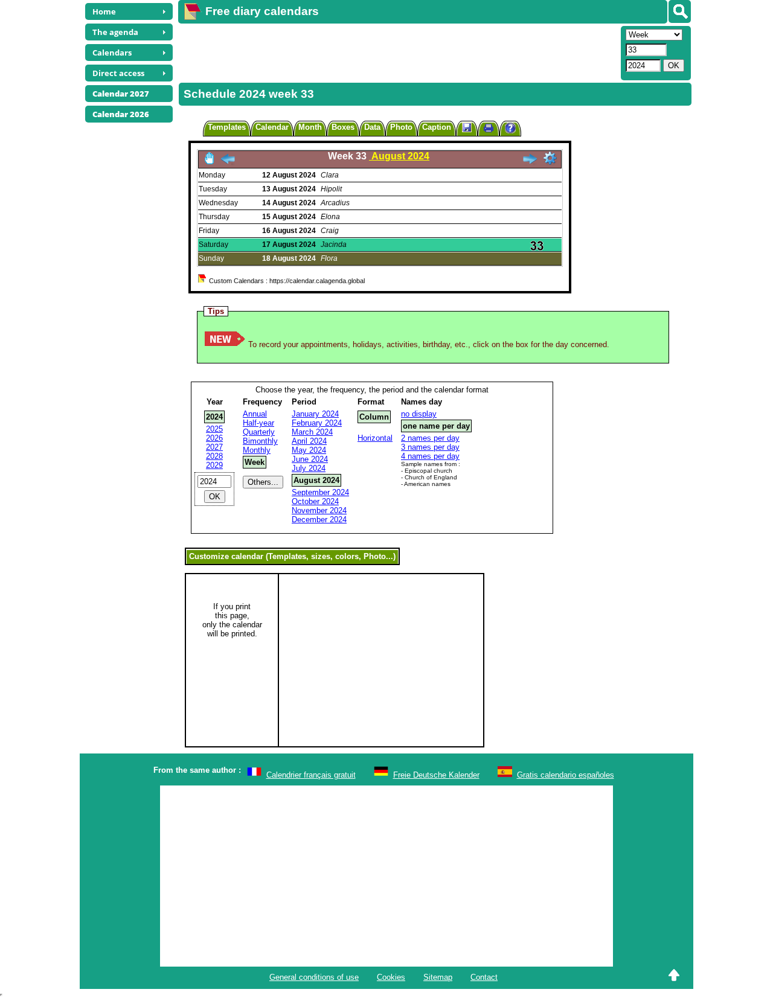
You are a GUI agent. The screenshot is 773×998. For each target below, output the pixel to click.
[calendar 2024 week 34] (529, 162)
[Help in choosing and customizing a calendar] (510, 129)
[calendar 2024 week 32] (227, 162)
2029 (214, 465)
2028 (214, 456)
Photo (401, 127)
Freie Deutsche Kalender (436, 774)
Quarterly (259, 432)
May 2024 (309, 450)
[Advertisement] (398, 52)
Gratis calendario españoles (565, 774)
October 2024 (315, 501)
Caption (436, 127)
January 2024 (315, 413)
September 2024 (320, 492)
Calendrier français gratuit (311, 774)
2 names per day (430, 438)
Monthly (257, 450)
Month (310, 127)
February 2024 (317, 422)
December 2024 (319, 519)
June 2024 (310, 459)
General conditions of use (314, 977)
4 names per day (430, 456)
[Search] (680, 11)
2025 (214, 428)
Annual (255, 413)
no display (419, 413)
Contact (484, 977)
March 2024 (312, 432)
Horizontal (375, 438)
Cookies (391, 977)
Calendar (272, 127)
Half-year (258, 422)
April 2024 (309, 441)
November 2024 (319, 510)
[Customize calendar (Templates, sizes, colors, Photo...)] (550, 158)
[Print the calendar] (489, 129)
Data (372, 127)
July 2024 (309, 468)
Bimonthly (260, 441)
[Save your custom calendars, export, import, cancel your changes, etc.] (467, 128)
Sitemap (437, 977)
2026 (214, 438)
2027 (214, 447)
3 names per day (430, 447)
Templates (227, 127)
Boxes (343, 127)
